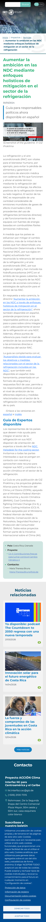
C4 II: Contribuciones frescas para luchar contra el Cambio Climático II (22, 557)
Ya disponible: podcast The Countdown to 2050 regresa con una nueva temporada (22, 629)
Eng (41, 4)
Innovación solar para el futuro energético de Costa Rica (21, 676)
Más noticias (23, 749)
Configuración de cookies (18, 900)
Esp (36, 4)
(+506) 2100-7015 (17, 795)
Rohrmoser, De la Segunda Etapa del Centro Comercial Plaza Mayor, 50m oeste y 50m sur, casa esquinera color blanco (24, 807)
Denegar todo (22, 908)
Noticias (27, 37)
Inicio (5, 37)
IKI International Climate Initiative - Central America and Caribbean (12, 12)
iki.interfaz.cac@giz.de (20, 790)
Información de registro (17, 892)
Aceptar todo (22, 916)
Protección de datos (15, 887)
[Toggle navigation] (40, 13)
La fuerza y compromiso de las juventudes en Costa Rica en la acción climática (21, 725)
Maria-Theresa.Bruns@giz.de (23, 572)
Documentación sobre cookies (20, 896)
